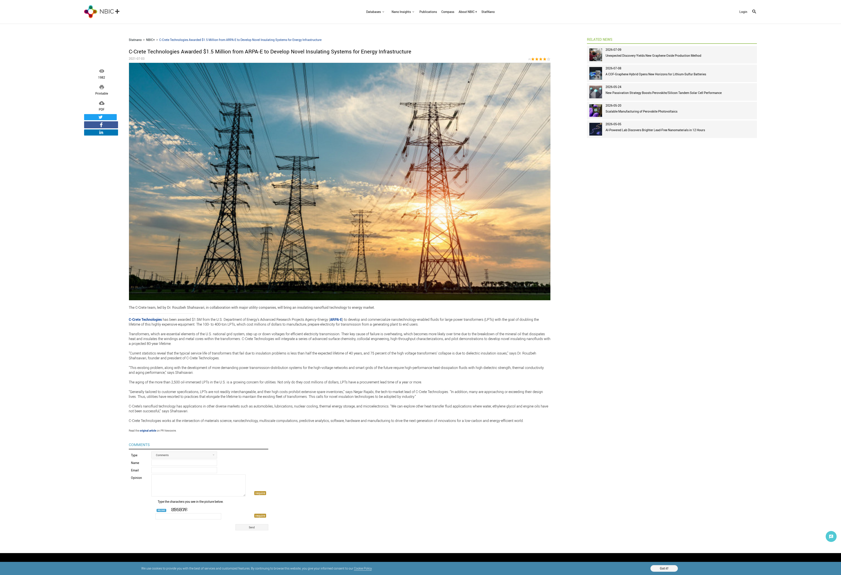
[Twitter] (100, 117)
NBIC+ (150, 40)
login (743, 11)
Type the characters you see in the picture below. (191, 501)
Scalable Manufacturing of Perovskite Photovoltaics (641, 111)
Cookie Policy (363, 568)
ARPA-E (336, 319)
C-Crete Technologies (145, 319)
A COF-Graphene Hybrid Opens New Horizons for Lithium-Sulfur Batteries (656, 74)
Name (135, 463)
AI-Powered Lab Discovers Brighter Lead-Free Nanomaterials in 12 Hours (655, 130)
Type (134, 455)
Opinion (136, 478)
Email (135, 470)
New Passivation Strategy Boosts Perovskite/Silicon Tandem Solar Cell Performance (664, 93)
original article (148, 430)
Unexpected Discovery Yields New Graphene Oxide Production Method (653, 55)
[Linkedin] (101, 132)
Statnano (135, 40)
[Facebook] (101, 124)
